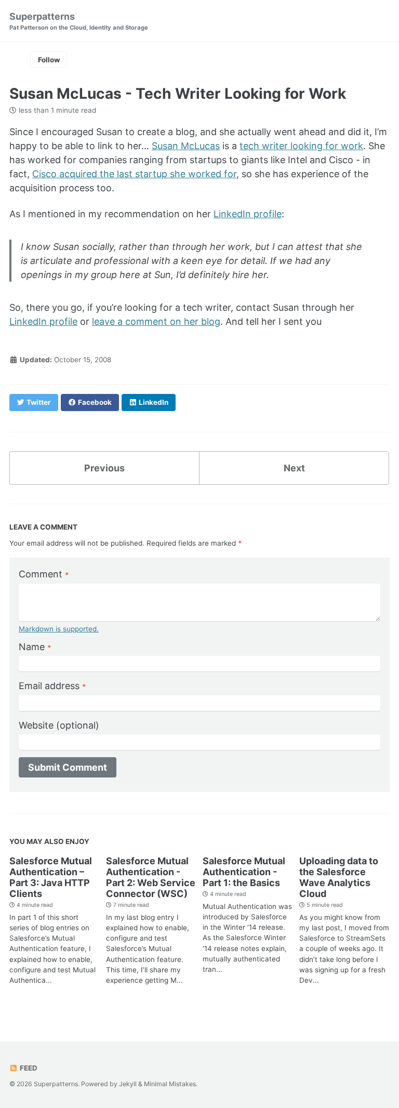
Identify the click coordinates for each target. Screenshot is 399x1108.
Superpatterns (78, 21)
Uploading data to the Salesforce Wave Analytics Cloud (338, 877)
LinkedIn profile (248, 213)
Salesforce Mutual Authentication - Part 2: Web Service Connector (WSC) (150, 877)
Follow (49, 60)
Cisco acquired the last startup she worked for (134, 173)
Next (294, 468)
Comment (44, 574)
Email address (52, 685)
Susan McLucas (186, 145)
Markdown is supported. (59, 629)
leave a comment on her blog (156, 321)
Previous (104, 468)
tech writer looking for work (301, 145)
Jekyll (128, 1084)
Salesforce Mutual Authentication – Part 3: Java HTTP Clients (50, 877)
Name (35, 646)
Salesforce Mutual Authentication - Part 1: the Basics (244, 871)
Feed (27, 1068)
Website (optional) (59, 725)
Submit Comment (67, 767)
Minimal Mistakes (170, 1084)
